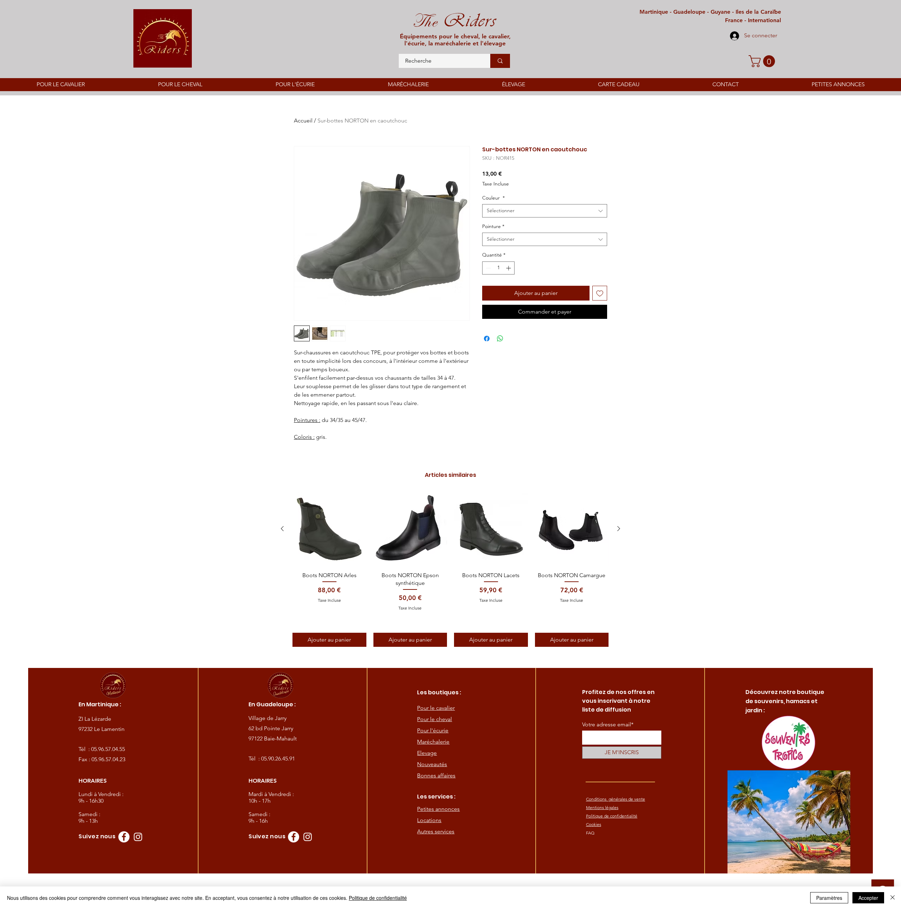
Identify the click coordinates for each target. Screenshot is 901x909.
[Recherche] (500, 61)
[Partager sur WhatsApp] (500, 338)
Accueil (303, 120)
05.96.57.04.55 (108, 749)
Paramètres (829, 897)
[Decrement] (487, 268)
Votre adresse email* (608, 724)
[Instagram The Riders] (138, 836)
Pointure (493, 226)
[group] (450, 569)
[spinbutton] (498, 268)
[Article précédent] (282, 528)
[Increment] (509, 268)
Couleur (493, 198)
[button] (763, 61)
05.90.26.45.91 (278, 758)
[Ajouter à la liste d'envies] (599, 293)
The (424, 21)
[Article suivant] (619, 528)
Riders (466, 20)
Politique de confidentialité (378, 897)
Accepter (868, 897)
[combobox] (544, 210)
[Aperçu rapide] (329, 529)
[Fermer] (892, 897)
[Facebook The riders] (124, 836)
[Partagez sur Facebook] (487, 338)
